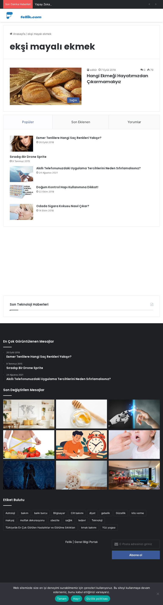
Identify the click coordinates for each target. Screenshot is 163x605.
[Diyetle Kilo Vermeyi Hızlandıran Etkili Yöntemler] (28, 444)
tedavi (82, 520)
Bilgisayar (59, 513)
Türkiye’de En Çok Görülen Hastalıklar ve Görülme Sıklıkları (40, 527)
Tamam (61, 598)
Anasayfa (18, 34)
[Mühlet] (23, 15)
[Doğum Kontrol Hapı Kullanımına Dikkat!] (21, 193)
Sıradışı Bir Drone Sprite (28, 157)
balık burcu (40, 513)
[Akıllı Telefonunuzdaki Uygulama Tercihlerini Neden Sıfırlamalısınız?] (21, 174)
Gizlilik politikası (97, 598)
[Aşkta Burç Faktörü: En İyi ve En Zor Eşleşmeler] (28, 475)
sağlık (68, 520)
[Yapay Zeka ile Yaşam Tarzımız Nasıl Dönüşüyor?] (134, 414)
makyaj (10, 520)
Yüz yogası (108, 527)
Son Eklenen (80, 122)
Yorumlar (134, 122)
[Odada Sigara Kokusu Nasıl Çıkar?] (21, 212)
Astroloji (10, 513)
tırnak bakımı (88, 527)
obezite (55, 520)
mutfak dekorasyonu (32, 520)
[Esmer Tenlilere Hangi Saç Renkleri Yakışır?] (21, 144)
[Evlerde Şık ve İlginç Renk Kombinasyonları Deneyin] (134, 475)
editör (93, 69)
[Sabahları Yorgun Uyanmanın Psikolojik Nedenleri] (81, 475)
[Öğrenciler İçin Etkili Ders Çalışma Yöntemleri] (81, 444)
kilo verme (138, 513)
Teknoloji (97, 520)
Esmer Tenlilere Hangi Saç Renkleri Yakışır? (68, 138)
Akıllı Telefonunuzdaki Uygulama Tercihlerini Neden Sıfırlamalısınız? (88, 168)
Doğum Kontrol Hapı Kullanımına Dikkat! (67, 187)
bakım (24, 513)
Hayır (76, 598)
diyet (92, 513)
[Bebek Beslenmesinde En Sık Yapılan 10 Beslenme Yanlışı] (134, 444)
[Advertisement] (81, 259)
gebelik (105, 513)
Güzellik (121, 513)
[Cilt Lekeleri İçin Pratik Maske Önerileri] (81, 414)
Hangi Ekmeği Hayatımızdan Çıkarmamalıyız (117, 79)
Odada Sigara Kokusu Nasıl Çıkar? (62, 206)
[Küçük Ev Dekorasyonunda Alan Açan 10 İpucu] (28, 414)
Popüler (28, 122)
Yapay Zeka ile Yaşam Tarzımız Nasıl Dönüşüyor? (66, 4)
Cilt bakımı (77, 513)
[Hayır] (158, 594)
